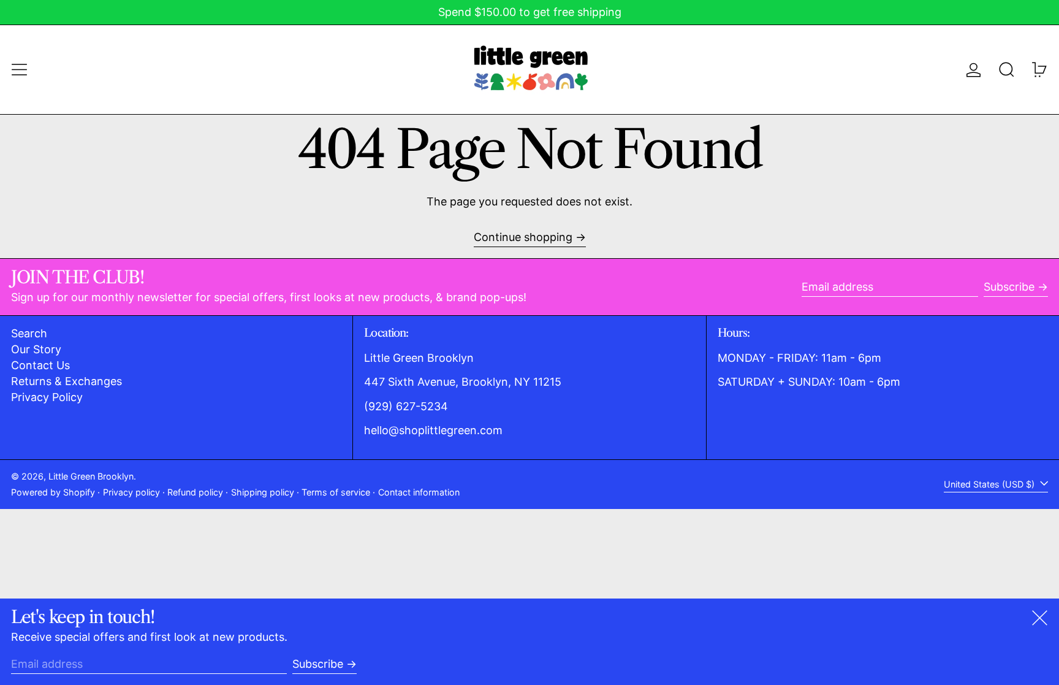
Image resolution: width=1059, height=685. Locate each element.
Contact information (419, 492)
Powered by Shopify (53, 492)
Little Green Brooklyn (91, 476)
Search (29, 333)
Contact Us (40, 365)
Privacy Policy (47, 397)
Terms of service (336, 492)
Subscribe (1009, 286)
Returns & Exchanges (66, 381)
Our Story (36, 349)
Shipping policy (262, 492)
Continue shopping (523, 237)
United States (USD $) (990, 484)
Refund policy (195, 492)
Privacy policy (131, 492)
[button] (1006, 69)
